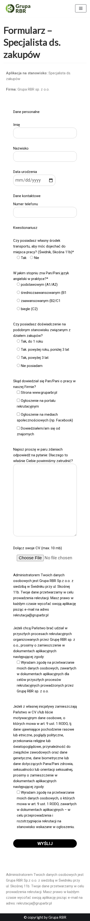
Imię (16, 125)
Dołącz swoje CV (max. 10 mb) (37, 548)
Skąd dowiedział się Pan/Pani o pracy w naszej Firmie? (44, 407)
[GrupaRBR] (18, 8)
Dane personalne (26, 112)
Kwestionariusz (25, 228)
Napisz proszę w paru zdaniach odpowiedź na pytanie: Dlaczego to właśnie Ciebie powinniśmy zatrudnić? (43, 455)
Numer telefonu (25, 204)
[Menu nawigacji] (80, 8)
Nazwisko (21, 148)
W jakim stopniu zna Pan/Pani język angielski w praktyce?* (41, 291)
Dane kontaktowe (27, 196)
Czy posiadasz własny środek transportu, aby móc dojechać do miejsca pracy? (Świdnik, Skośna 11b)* (43, 249)
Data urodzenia (25, 172)
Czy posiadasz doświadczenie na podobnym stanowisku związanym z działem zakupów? (42, 345)
